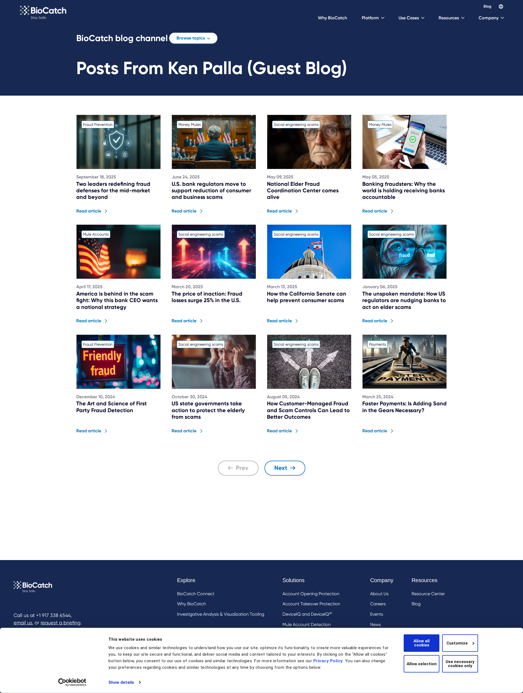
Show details (121, 682)
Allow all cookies (421, 643)
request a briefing (60, 622)
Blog (487, 6)
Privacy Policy (328, 660)
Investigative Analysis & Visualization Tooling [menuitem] (220, 614)
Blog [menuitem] (416, 603)
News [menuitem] (375, 624)
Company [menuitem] (381, 580)
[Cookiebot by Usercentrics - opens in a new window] (72, 682)
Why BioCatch (332, 17)
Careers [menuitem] (378, 603)
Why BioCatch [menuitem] (191, 603)
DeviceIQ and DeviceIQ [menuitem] (307, 614)
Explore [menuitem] (186, 580)
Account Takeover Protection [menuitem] (311, 603)
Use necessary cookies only (460, 663)
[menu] (311, 613)
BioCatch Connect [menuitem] (195, 593)
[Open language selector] (500, 6)
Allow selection (422, 663)
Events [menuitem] (376, 614)
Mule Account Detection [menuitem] (306, 624)
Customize (457, 642)
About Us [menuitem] (379, 593)
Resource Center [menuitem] (428, 593)
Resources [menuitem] (424, 580)
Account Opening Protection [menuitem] (310, 593)
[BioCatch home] (44, 12)
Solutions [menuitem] (293, 580)
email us (23, 622)
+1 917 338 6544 (53, 615)
